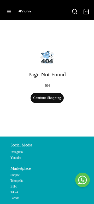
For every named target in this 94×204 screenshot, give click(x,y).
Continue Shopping (47, 98)
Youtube (15, 158)
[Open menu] (9, 11)
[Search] (74, 11)
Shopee (15, 175)
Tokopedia (16, 181)
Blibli (13, 186)
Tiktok (14, 192)
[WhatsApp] (82, 180)
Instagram (16, 152)
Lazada (14, 198)
